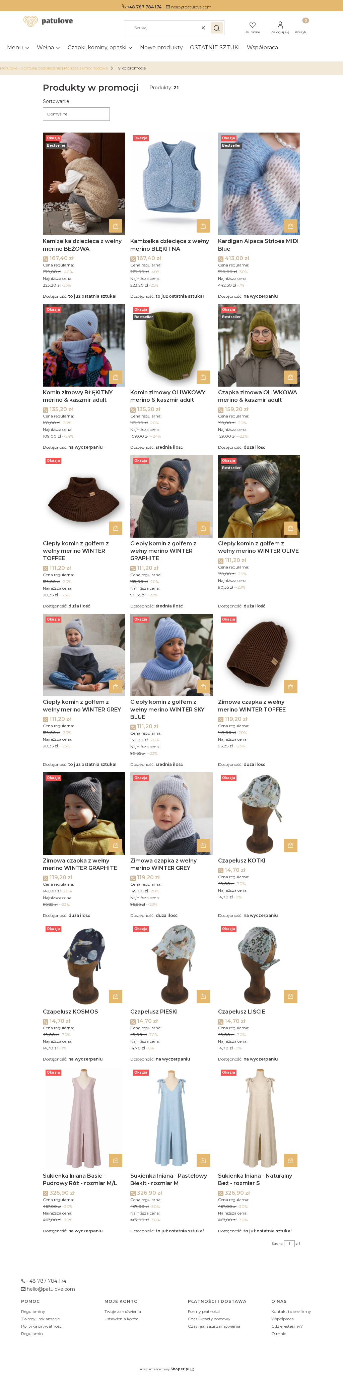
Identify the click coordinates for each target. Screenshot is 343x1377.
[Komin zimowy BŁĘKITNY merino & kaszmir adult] (84, 345)
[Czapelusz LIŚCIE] (259, 964)
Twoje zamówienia (123, 1311)
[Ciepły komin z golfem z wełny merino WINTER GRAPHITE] (171, 496)
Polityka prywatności (42, 1326)
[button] (217, 28)
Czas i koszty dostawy (209, 1318)
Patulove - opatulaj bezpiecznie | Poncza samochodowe (54, 67)
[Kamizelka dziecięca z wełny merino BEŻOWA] (84, 184)
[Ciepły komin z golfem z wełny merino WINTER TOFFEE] (84, 496)
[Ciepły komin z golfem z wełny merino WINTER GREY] (84, 655)
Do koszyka (115, 226)
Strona (277, 1243)
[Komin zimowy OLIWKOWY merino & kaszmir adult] (171, 345)
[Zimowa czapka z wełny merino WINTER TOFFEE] (259, 655)
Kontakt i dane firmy (291, 1311)
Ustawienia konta (121, 1318)
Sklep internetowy (164, 1369)
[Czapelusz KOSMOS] (84, 964)
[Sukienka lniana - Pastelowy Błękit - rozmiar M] (171, 1118)
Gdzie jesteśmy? (287, 1326)
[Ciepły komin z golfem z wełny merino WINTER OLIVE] (259, 496)
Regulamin (32, 1333)
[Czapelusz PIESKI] (171, 964)
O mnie (278, 1333)
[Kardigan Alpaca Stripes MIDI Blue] (259, 184)
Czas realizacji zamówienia (214, 1326)
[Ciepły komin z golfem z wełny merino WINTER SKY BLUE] (171, 655)
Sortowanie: (56, 101)
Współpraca (282, 1318)
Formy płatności (204, 1311)
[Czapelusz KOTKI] (259, 813)
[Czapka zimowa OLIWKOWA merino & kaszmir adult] (259, 345)
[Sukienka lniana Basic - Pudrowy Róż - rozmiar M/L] (84, 1118)
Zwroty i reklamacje (40, 1318)
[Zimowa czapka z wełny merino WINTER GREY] (171, 813)
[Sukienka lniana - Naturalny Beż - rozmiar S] (259, 1118)
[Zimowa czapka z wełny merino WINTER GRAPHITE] (84, 813)
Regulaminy (33, 1311)
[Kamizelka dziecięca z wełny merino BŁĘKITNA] (171, 184)
